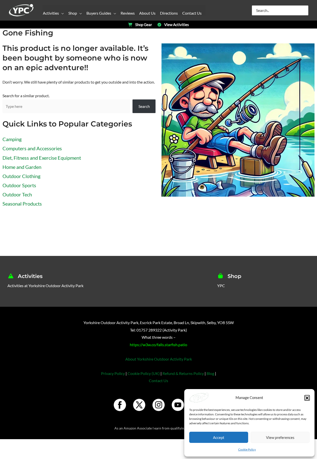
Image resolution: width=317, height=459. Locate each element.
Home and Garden (21, 167)
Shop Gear (143, 25)
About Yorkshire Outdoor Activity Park (158, 359)
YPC (221, 285)
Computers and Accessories (32, 148)
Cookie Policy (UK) (144, 373)
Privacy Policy (113, 373)
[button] (307, 397)
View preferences (280, 437)
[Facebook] (120, 404)
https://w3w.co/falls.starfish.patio (158, 344)
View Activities (176, 25)
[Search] (305, 10)
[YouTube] (178, 404)
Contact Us (158, 380)
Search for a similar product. (26, 95)
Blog (210, 373)
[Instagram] (158, 404)
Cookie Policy (247, 449)
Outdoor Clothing (21, 176)
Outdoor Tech (17, 194)
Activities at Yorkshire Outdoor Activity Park (45, 285)
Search (144, 106)
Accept (218, 437)
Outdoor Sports (19, 185)
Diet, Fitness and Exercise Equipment (41, 158)
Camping (12, 139)
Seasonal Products (22, 204)
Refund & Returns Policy (183, 373)
